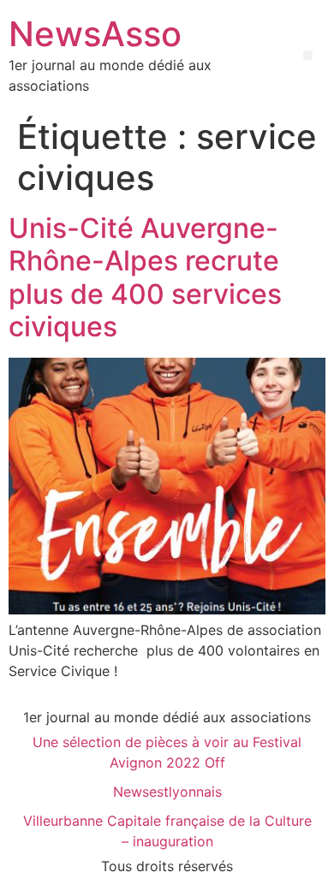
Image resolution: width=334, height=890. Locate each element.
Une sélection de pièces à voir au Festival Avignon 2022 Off (167, 752)
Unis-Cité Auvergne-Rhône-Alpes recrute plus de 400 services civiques (145, 277)
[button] (308, 55)
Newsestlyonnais (167, 791)
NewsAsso (95, 34)
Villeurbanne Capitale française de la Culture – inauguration (167, 831)
